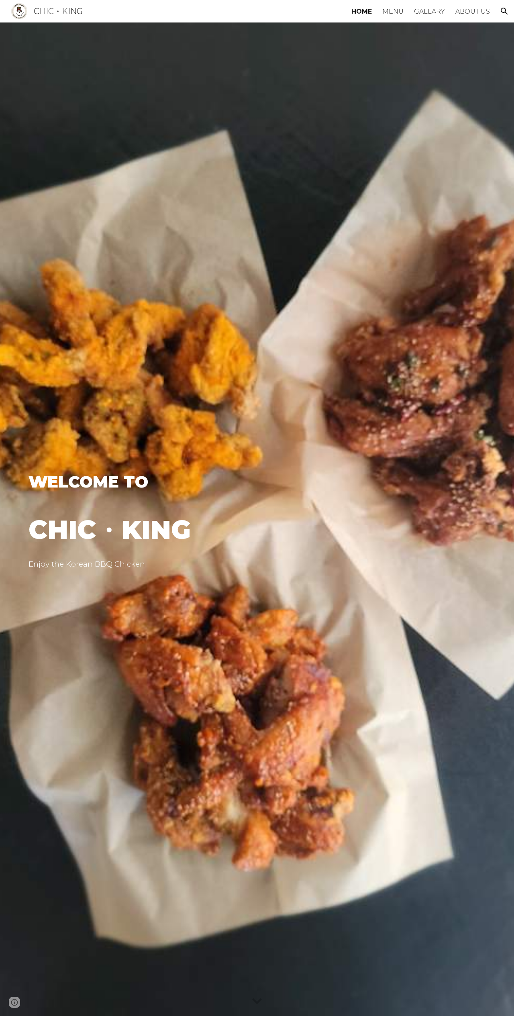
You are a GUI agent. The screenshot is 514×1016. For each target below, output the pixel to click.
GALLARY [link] (429, 11)
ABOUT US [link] (472, 11)
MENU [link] (393, 11)
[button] (504, 11)
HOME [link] (361, 11)
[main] (197, 508)
